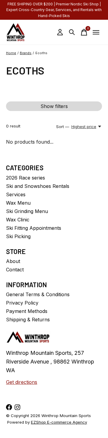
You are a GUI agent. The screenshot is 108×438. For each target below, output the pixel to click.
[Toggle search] (72, 32)
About (13, 261)
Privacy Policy (22, 303)
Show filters (54, 106)
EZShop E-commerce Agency (59, 422)
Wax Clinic (17, 220)
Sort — (62, 126)
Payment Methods (26, 311)
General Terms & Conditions (38, 294)
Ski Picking (18, 236)
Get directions (21, 382)
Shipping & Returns (28, 320)
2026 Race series (25, 178)
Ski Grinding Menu (27, 211)
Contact (15, 270)
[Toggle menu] (96, 32)
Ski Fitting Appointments (33, 228)
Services (16, 194)
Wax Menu (18, 203)
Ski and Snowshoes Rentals (37, 186)
